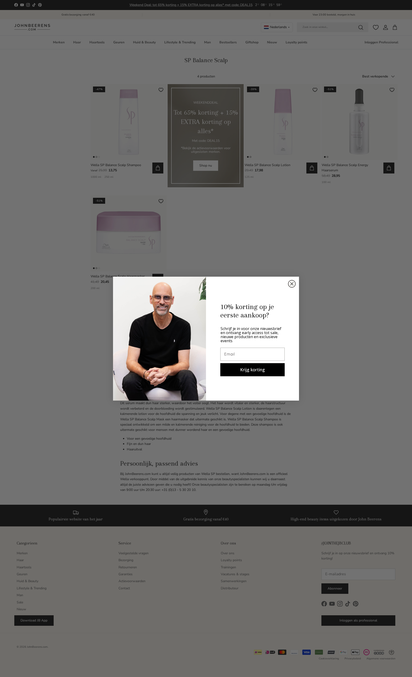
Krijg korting (252, 369)
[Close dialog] (291, 283)
